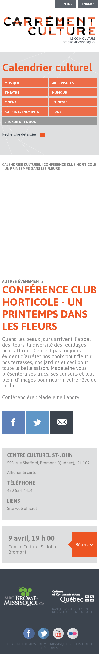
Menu (68, 4)
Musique (12, 83)
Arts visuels (63, 83)
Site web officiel (22, 508)
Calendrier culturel (21, 165)
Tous (56, 112)
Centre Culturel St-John (40, 455)
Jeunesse (59, 102)
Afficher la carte (21, 472)
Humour (59, 92)
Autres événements (22, 112)
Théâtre (12, 92)
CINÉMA (11, 102)
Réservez (84, 544)
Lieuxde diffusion (20, 122)
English (88, 4)
